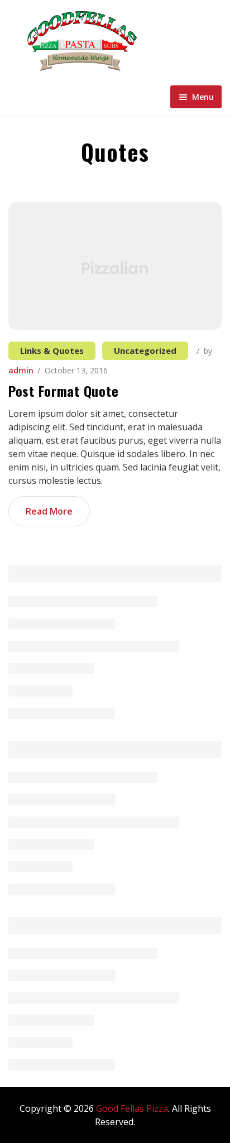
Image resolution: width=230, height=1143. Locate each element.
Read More (49, 511)
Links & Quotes (52, 350)
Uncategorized (145, 350)
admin (20, 370)
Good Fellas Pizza (132, 1108)
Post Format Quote (63, 391)
